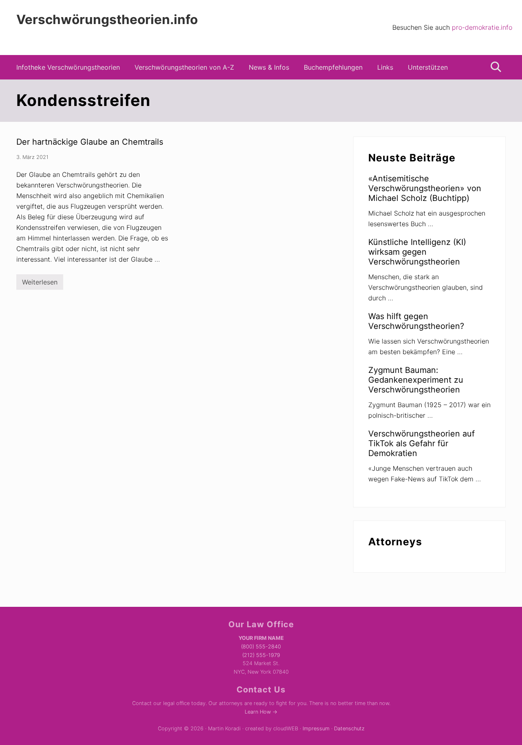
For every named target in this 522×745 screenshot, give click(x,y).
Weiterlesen (40, 284)
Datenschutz (349, 728)
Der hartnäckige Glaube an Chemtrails (89, 142)
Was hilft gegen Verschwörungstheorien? (416, 321)
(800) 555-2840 (261, 647)
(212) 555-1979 (261, 655)
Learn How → (261, 712)
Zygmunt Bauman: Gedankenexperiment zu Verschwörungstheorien (415, 380)
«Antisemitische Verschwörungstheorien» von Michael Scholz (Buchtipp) (424, 188)
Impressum (316, 728)
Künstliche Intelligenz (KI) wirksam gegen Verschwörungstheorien (417, 252)
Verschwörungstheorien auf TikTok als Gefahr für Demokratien (421, 443)
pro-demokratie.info (482, 27)
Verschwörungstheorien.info (107, 19)
